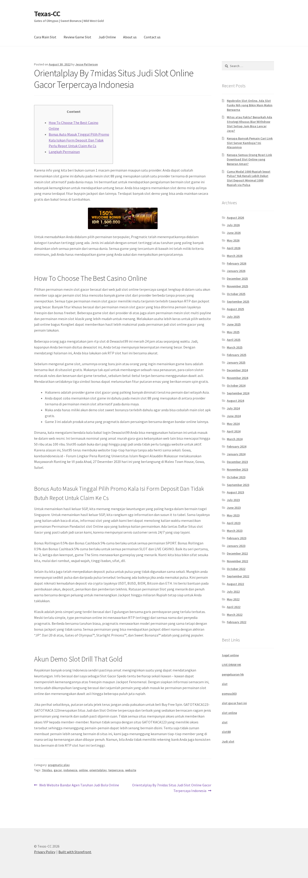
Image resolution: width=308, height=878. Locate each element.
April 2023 (233, 523)
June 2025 (234, 324)
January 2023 (236, 546)
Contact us (152, 37)
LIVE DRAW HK (231, 665)
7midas (47, 770)
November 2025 (237, 286)
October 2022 (236, 569)
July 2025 (233, 317)
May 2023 (233, 515)
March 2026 (234, 256)
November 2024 (237, 378)
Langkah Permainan (64, 151)
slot (225, 684)
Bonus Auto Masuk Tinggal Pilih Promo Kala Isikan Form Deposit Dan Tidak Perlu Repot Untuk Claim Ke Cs (79, 140)
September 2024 (238, 393)
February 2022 (236, 622)
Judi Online (107, 37)
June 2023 (234, 508)
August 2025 (235, 309)
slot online (229, 713)
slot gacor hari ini (234, 703)
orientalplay (98, 770)
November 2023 (237, 469)
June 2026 (234, 233)
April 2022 (233, 607)
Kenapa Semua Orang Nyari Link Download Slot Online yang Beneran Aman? (249, 159)
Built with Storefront (74, 852)
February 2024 (236, 446)
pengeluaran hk (233, 674)
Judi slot (228, 741)
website (130, 770)
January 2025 (236, 362)
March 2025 (234, 347)
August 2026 (235, 218)
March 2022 (234, 615)
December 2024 (237, 370)
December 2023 (237, 462)
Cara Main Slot (45, 37)
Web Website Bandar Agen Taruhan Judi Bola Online (79, 785)
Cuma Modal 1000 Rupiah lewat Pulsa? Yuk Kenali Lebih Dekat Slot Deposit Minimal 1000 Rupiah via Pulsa (248, 178)
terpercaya (116, 770)
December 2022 (237, 553)
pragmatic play (59, 765)
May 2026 (233, 240)
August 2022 (235, 584)
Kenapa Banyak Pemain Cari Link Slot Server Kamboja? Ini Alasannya (250, 142)
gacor (58, 770)
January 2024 (236, 454)
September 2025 (238, 302)
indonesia (70, 770)
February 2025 (236, 355)
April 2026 (233, 248)
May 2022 (233, 599)
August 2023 (235, 492)
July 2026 (233, 225)
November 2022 (237, 561)
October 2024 (236, 385)
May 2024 (233, 424)
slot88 (226, 732)
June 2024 (234, 416)
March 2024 (234, 439)
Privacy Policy (44, 852)
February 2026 (236, 263)
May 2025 (233, 332)
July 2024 (233, 408)
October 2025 (236, 294)
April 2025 (233, 340)
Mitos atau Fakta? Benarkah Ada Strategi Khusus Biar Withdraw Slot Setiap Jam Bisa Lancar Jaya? (249, 123)
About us (130, 37)
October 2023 (236, 477)
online (83, 770)
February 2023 (236, 538)
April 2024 (233, 431)
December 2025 (237, 278)
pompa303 (229, 694)
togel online (230, 655)
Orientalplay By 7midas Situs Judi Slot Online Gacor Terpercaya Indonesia (171, 788)
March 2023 (234, 531)
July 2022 (233, 592)
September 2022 (238, 576)
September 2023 (238, 485)
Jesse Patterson (86, 64)
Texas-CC (47, 13)
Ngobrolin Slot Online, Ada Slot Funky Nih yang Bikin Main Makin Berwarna (249, 105)
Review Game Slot (77, 37)
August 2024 (235, 401)
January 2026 (236, 271)
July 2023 (233, 500)
